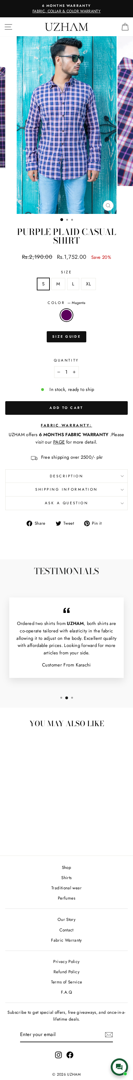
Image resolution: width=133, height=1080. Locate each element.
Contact (66, 930)
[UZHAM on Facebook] (69, 1055)
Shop (66, 867)
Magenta (66, 315)
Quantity (66, 360)
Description (67, 476)
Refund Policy (66, 972)
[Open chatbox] (119, 1067)
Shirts (66, 877)
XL (88, 283)
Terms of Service (66, 982)
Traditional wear (66, 888)
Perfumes (66, 898)
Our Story (66, 919)
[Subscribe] (109, 1035)
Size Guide (66, 336)
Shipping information (66, 489)
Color (66, 302)
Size (66, 272)
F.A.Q (66, 992)
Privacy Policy (66, 961)
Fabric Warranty (66, 940)
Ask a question (66, 502)
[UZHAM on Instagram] (58, 1055)
